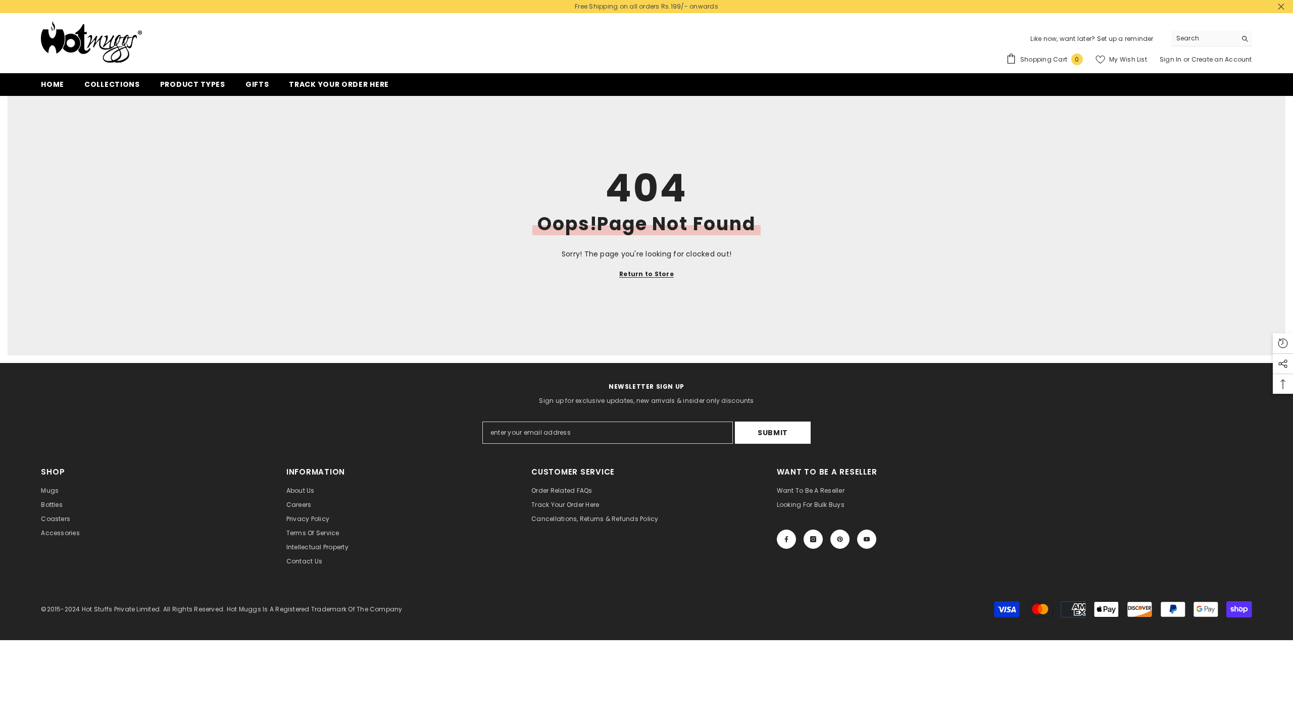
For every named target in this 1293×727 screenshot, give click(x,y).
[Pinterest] (840, 539)
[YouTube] (866, 539)
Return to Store (646, 274)
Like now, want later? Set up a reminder (1091, 38)
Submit (773, 433)
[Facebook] (786, 539)
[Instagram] (813, 539)
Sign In (1171, 59)
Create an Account (1221, 59)
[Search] (1211, 38)
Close (1281, 7)
